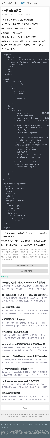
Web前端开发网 (16, 431)
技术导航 (8, 425)
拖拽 (30, 14)
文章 (23, 3)
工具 (16, 3)
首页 (3, 3)
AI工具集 (44, 425)
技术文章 (22, 425)
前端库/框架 (4, 428)
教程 (29, 3)
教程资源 (30, 425)
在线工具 (15, 425)
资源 (10, 3)
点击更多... (25, 407)
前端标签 (37, 425)
